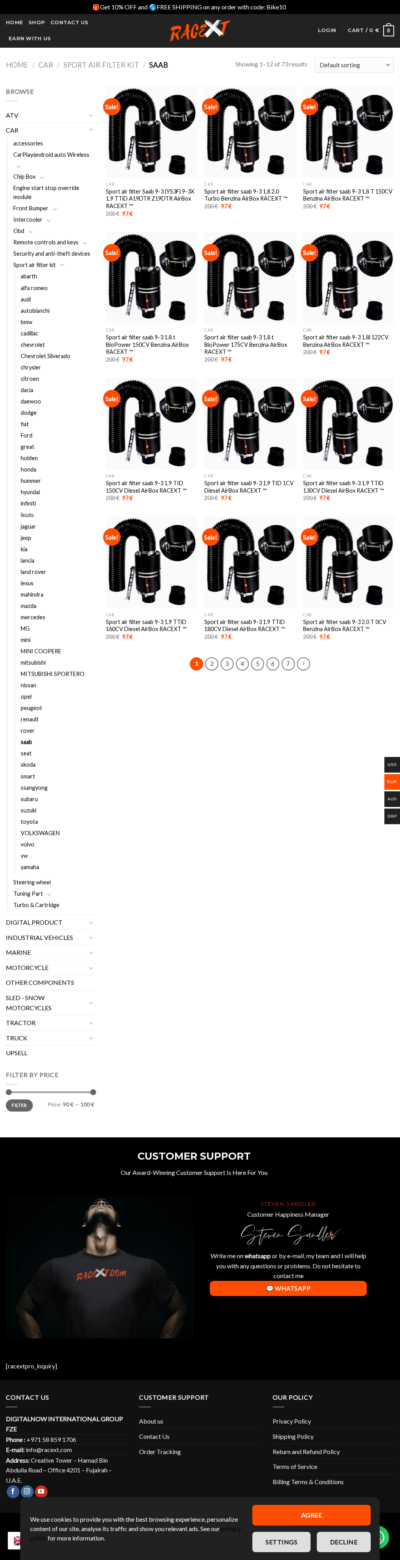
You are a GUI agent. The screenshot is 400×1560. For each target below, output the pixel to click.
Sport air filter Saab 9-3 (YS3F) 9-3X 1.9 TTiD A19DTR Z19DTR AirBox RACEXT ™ (150, 198)
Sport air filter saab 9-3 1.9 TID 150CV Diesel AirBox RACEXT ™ (146, 487)
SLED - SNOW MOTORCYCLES (29, 1002)
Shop (37, 22)
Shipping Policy (293, 1436)
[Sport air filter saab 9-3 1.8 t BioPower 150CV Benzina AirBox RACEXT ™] (151, 277)
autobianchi (35, 310)
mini (25, 640)
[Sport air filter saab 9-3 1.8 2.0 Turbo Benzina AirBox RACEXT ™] (249, 132)
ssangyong (34, 787)
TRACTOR (21, 1022)
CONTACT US (69, 22)
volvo (27, 844)
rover (28, 730)
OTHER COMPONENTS (40, 982)
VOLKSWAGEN (40, 833)
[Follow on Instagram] (27, 1492)
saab (26, 742)
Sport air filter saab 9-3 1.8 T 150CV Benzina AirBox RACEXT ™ (348, 195)
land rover (33, 571)
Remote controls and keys (46, 242)
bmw (26, 322)
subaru (29, 799)
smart (28, 776)
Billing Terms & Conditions (308, 1481)
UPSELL (16, 1052)
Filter (19, 1105)
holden (29, 458)
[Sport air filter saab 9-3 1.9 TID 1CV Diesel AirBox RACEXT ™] (249, 423)
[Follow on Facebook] (13, 1492)
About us (151, 1421)
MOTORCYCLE (27, 967)
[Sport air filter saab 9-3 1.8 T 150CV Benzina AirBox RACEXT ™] (348, 132)
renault (30, 719)
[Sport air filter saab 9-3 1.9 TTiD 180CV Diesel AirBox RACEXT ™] (249, 562)
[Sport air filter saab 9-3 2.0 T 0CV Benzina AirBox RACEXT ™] (348, 562)
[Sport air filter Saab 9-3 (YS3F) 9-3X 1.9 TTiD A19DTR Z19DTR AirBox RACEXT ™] (151, 132)
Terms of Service (295, 1466)
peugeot (31, 708)
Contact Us (154, 1436)
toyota (29, 821)
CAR (45, 65)
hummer (31, 480)
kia (24, 549)
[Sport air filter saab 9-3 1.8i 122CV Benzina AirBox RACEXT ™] (348, 277)
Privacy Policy (292, 1421)
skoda (28, 764)
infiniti (28, 503)
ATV (12, 115)
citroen (30, 378)
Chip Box (24, 176)
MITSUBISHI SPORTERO (52, 674)
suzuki (28, 810)
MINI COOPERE (41, 651)
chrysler (31, 367)
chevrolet (33, 344)
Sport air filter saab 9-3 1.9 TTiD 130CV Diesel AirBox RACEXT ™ (343, 487)
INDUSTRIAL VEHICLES (39, 937)
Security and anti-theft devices (51, 253)
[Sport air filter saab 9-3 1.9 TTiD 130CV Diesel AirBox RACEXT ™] (348, 423)
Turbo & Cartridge (36, 905)
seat (26, 753)
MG (25, 628)
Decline (343, 1542)
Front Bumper (30, 208)
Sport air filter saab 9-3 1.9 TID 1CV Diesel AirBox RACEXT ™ (249, 487)
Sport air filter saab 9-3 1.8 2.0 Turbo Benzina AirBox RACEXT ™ (245, 195)
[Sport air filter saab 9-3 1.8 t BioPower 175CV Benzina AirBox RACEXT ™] (249, 277)
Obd (18, 231)
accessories (28, 143)
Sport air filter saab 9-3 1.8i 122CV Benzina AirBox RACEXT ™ (346, 341)
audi (26, 299)
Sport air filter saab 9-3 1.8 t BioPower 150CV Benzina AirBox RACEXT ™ (147, 344)
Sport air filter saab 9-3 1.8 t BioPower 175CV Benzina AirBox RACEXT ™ (245, 344)
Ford (26, 435)
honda (28, 469)
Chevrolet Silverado (45, 356)
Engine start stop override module (46, 192)
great (27, 446)
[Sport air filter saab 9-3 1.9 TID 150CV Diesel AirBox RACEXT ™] (151, 423)
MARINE (18, 952)
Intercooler (28, 219)
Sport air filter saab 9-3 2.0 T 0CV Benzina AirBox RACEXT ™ (344, 626)
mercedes (33, 617)
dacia (27, 390)
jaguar (28, 526)
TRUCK (16, 1038)
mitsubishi (33, 662)
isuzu (27, 514)
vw (24, 855)
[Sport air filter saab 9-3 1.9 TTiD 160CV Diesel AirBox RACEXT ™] (151, 562)
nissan (28, 685)
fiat (25, 424)
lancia (27, 560)
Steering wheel (32, 882)
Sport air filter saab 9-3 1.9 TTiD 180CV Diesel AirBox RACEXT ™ (244, 626)
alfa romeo (34, 288)
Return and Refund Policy (306, 1451)
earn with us (30, 38)
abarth (29, 276)
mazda (28, 605)
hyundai (30, 492)
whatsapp (258, 1255)
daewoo (31, 401)
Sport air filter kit (101, 65)
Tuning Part (28, 893)
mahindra (32, 594)
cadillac (29, 333)
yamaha (30, 867)
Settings (281, 1542)
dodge (29, 412)
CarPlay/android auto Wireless (51, 154)
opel (26, 696)
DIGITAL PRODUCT (34, 922)
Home (14, 22)
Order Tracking (160, 1451)
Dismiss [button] (297, 7)
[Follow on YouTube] (41, 1492)
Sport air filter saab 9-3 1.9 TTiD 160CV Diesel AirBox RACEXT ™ (146, 626)
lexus (27, 583)
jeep (26, 537)
